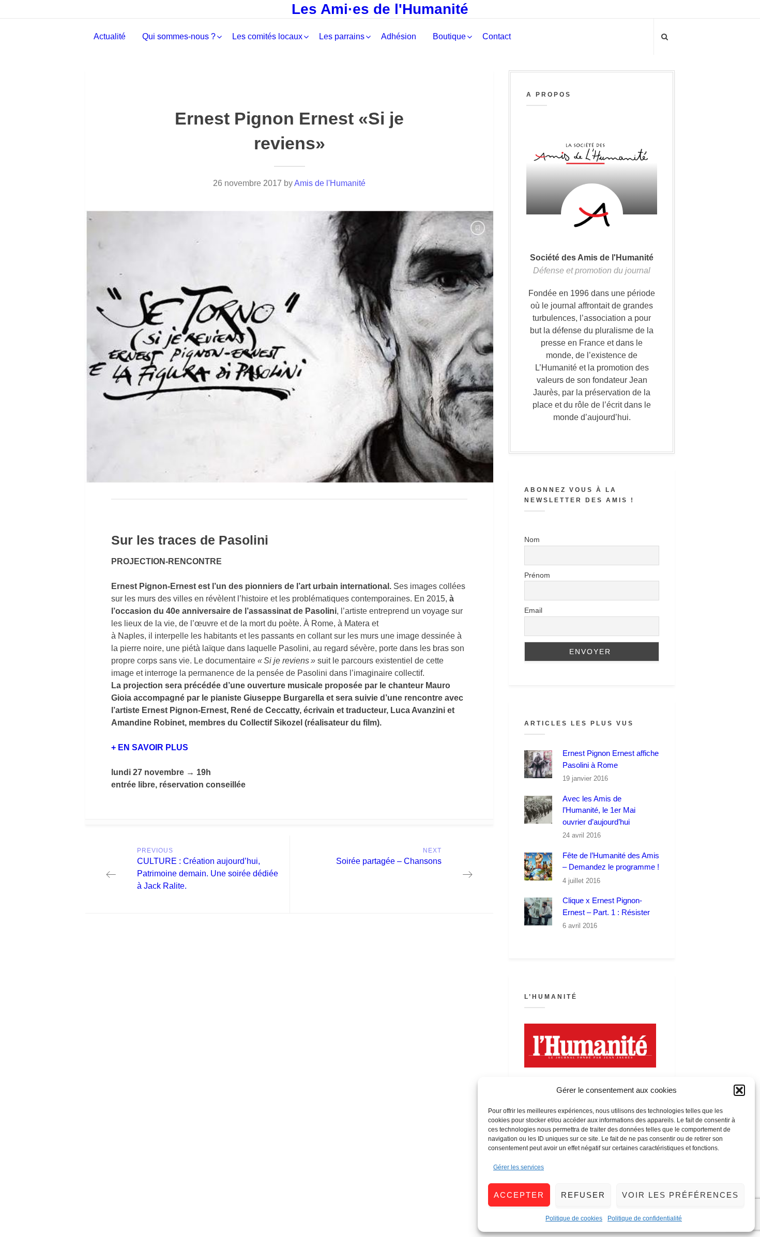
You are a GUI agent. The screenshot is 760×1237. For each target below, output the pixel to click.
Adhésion (398, 36)
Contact (496, 36)
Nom (532, 539)
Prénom (537, 575)
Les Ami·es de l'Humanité (380, 9)
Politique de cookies (573, 1218)
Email (533, 610)
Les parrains (341, 36)
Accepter (519, 1194)
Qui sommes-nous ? (179, 36)
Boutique (449, 36)
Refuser (583, 1194)
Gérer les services (518, 1167)
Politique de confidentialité (644, 1218)
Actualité (110, 36)
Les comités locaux (267, 36)
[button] (739, 1090)
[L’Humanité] (591, 1046)
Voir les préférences (680, 1194)
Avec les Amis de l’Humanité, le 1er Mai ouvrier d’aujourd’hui (599, 810)
